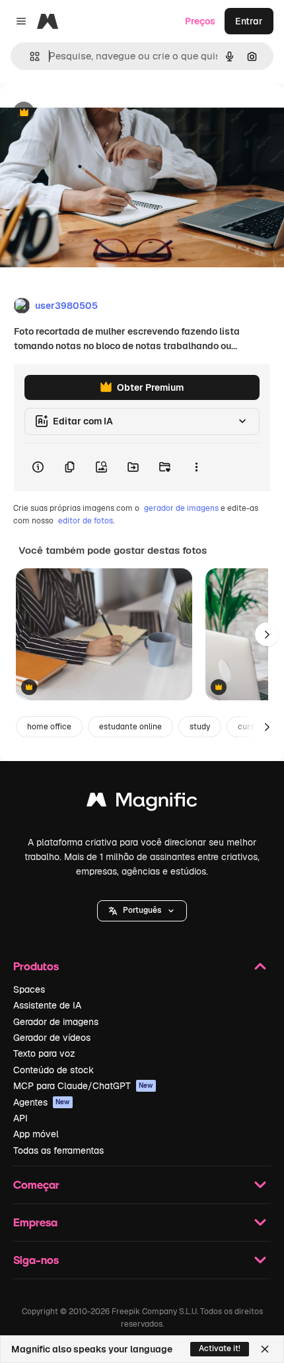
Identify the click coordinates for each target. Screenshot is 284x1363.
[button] (142, 910)
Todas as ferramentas (58, 1150)
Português (142, 910)
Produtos (36, 966)
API (20, 1118)
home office (49, 726)
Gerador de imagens (55, 1022)
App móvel (36, 1134)
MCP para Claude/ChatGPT (83, 1086)
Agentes (41, 1102)
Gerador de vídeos (51, 1038)
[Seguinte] (267, 634)
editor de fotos (85, 520)
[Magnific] (142, 803)
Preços (200, 21)
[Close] (265, 1349)
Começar (36, 1184)
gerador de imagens (181, 508)
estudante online (130, 726)
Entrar (249, 21)
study (200, 726)
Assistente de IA (47, 1005)
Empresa (35, 1222)
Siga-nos (36, 1260)
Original (84, 113)
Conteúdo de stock (53, 1070)
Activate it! (219, 1348)
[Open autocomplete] (29, 56)
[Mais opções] (196, 467)
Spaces (29, 989)
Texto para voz (44, 1053)
